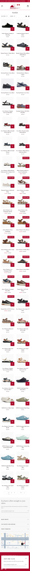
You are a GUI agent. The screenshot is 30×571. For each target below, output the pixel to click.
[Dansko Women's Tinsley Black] (7, 45)
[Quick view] (27, 29)
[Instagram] (5, 569)
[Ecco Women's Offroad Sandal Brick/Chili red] (7, 123)
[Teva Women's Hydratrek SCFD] (7, 320)
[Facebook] (2, 569)
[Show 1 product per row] (26, 16)
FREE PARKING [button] (6, 529)
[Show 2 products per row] (28, 16)
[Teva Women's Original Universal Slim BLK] (7, 103)
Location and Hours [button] (8, 524)
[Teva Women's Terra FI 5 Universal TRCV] (7, 380)
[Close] (27, 558)
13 (20, 492)
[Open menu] (3, 6)
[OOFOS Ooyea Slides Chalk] (7, 400)
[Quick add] (12, 29)
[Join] (25, 564)
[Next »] (24, 492)
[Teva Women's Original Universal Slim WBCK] (7, 360)
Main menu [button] (5, 519)
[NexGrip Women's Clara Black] (7, 65)
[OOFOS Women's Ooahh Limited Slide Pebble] (7, 438)
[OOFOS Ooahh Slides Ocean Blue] (7, 458)
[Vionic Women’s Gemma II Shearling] (7, 25)
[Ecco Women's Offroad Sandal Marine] (7, 142)
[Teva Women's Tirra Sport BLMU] (7, 418)
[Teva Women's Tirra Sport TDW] (7, 477)
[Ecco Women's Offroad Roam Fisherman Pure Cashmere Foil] (7, 162)
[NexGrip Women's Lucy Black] (7, 84)
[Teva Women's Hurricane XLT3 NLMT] (7, 340)
